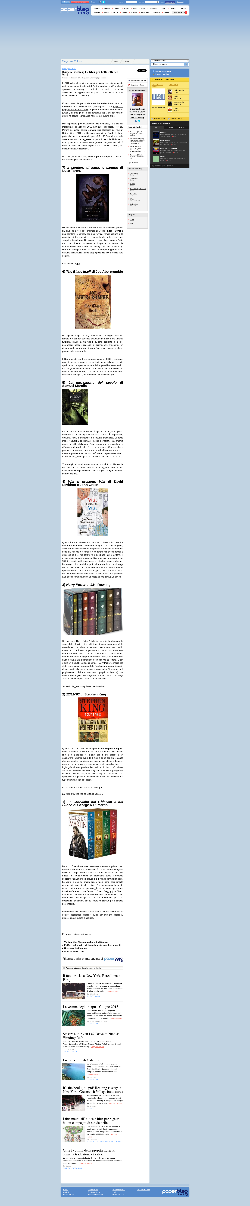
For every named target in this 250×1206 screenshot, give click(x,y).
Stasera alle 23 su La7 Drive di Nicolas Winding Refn (91, 1035)
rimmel (175, 108)
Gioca (175, 136)
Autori (127, 62)
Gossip (183, 9)
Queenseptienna (90, 78)
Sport (163, 9)
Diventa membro (176, 118)
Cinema (117, 9)
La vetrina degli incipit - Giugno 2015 (90, 1006)
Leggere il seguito (112, 991)
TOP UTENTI (173, 85)
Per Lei (97, 12)
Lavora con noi (68, 1194)
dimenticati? (180, 2)
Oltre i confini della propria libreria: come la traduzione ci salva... (89, 1152)
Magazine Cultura (72, 61)
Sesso (106, 12)
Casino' (170, 127)
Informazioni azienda (95, 1194)
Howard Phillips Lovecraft (138, 189)
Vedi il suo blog (137, 117)
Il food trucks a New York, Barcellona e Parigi (91, 977)
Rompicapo (183, 127)
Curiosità (173, 9)
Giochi (116, 62)
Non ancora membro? (163, 71)
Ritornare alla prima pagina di (83, 958)
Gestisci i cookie (118, 1194)
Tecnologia (153, 9)
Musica (126, 9)
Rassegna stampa (119, 1190)
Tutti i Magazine (179, 12)
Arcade (157, 127)
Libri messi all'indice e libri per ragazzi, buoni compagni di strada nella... (92, 1120)
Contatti (66, 1192)
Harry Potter (133, 194)
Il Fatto (132, 199)
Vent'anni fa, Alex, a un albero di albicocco (86, 942)
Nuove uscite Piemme (75, 948)
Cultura (132, 220)
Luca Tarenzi (134, 178)
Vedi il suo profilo (137, 114)
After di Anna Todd (74, 951)
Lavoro (166, 12)
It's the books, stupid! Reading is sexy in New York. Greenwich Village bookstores (93, 1089)
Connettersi (170, 2)
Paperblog (75, 10)
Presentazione (93, 1190)
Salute (124, 12)
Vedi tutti (135, 163)
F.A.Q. (115, 1192)
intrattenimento (178, 90)
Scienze (134, 12)
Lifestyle (157, 12)
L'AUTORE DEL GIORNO (157, 86)
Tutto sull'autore (159, 118)
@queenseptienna (102, 78)
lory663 (176, 96)
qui (78, 263)
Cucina (115, 12)
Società (97, 9)
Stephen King (134, 173)
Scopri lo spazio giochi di (164, 166)
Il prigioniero (134, 204)
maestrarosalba (178, 102)
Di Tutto (132, 184)
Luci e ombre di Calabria (81, 1059)
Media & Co (145, 12)
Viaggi (143, 9)
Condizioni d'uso (94, 1192)
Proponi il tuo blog (162, 74)
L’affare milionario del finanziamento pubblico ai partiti (92, 945)
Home (65, 2)
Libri (131, 223)
